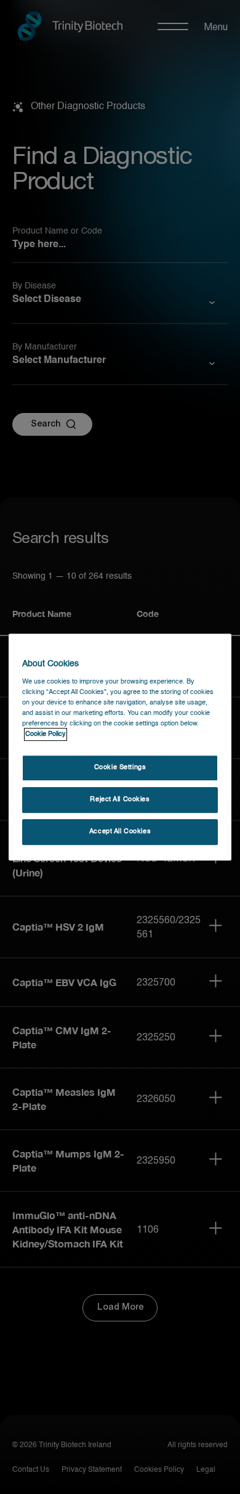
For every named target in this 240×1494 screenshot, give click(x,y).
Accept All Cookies (120, 831)
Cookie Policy (45, 734)
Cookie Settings (120, 767)
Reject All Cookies (120, 799)
